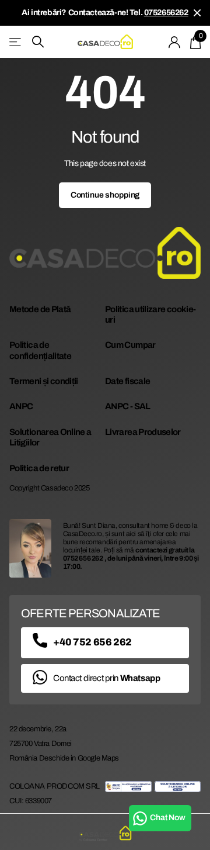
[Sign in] (175, 42)
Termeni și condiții (43, 381)
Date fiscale (127, 381)
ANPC (21, 406)
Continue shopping (105, 195)
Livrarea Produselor (143, 432)
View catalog (16, 42)
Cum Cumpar (130, 345)
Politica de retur (39, 468)
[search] (38, 42)
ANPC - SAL (127, 406)
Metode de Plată (40, 309)
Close (197, 13)
